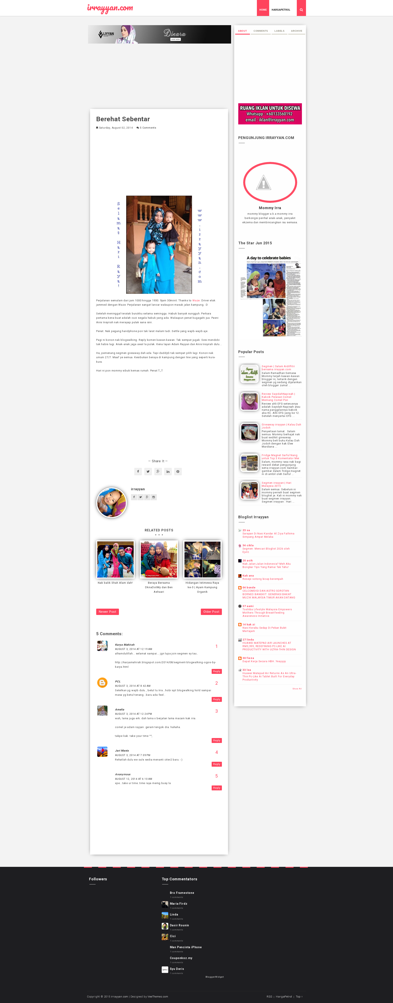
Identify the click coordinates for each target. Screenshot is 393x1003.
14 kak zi (249, 624)
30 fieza (248, 658)
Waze (196, 300)
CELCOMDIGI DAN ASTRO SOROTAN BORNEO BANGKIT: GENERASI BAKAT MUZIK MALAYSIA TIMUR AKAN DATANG (269, 594)
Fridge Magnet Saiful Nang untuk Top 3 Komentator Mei (280, 457)
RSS (269, 996)
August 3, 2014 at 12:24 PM (133, 713)
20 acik (248, 560)
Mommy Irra (270, 208)
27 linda (248, 639)
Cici (173, 936)
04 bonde (249, 587)
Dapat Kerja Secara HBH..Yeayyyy (264, 661)
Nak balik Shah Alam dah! (115, 582)
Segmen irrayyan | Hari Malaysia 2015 (276, 484)
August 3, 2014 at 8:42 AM (133, 685)
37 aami (248, 606)
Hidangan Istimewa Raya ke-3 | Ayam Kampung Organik (202, 587)
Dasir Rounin (179, 925)
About (242, 31)
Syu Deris (177, 968)
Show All (297, 689)
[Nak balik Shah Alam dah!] (115, 559)
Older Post (211, 612)
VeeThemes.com (158, 996)
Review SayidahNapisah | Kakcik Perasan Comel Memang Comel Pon (278, 397)
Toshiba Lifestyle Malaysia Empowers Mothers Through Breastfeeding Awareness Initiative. (267, 612)
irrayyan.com (110, 7)
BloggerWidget (215, 977)
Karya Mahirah (124, 644)
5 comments (148, 127)
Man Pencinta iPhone (186, 947)
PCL (117, 681)
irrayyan (138, 489)
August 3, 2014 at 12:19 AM (133, 649)
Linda (174, 914)
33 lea (247, 669)
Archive (296, 31)
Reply (216, 671)
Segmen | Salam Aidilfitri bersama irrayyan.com (278, 368)
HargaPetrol (281, 9)
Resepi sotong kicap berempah (263, 579)
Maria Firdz (178, 903)
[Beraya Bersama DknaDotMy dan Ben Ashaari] (159, 559)
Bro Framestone (182, 892)
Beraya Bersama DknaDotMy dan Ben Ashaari (159, 587)
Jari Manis (122, 750)
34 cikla (248, 545)
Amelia (119, 709)
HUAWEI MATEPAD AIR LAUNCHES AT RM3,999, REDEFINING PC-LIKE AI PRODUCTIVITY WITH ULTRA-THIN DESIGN (269, 646)
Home (263, 9)
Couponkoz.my (181, 958)
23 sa (246, 530)
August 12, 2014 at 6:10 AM (133, 778)
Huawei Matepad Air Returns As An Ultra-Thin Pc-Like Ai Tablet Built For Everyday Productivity (269, 676)
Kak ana (248, 575)
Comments (261, 31)
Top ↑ (299, 996)
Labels (279, 31)
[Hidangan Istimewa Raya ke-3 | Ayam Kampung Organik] (202, 559)
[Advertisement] (159, 76)
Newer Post (107, 612)
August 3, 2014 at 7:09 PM (132, 755)
